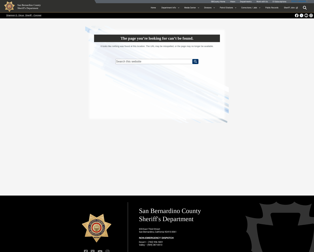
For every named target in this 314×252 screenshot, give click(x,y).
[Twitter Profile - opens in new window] (301, 15)
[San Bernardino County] (97, 228)
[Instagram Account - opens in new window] (311, 15)
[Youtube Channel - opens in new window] (306, 15)
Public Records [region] (271, 8)
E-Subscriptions (279, 2)
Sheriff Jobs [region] (289, 8)
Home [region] (153, 8)
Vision (232, 2)
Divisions (208, 8)
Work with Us (262, 2)
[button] (195, 61)
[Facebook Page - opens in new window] (297, 15)
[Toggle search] (305, 8)
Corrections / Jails (249, 8)
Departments (245, 2)
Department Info (168, 8)
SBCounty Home (218, 2)
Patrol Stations (226, 8)
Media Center (190, 8)
